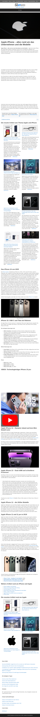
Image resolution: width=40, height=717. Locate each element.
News (37, 1)
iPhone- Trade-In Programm (9, 591)
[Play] (10, 420)
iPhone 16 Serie (6, 271)
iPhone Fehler (6, 594)
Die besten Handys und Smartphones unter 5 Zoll (11, 703)
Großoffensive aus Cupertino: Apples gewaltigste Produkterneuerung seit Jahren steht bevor (12, 139)
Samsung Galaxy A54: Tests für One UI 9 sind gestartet (13, 665)
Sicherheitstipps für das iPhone (10, 589)
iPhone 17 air (31, 296)
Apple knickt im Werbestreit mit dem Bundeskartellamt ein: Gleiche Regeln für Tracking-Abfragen (12, 209)
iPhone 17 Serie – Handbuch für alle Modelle (13, 578)
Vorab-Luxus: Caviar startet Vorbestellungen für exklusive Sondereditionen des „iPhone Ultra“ (28, 241)
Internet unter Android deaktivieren (8, 680)
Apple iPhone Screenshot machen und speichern (13, 593)
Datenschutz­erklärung (31, 1)
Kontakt (13, 1)
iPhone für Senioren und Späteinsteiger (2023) (13, 580)
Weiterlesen (15, 156)
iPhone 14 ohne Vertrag (14, 439)
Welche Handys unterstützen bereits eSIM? (10, 682)
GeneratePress (30, 715)
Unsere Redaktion (5, 1)
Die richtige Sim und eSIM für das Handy (10, 686)
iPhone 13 (11, 498)
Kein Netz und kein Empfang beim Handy (10, 684)
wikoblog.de (4, 711)
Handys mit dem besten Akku (7, 701)
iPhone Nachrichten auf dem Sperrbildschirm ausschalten (15, 590)
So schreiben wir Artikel (19, 1)
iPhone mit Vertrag (7, 587)
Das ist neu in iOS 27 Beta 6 (27, 174)
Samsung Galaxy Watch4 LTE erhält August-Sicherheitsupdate (14, 672)
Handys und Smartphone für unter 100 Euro (10, 699)
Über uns (10, 1)
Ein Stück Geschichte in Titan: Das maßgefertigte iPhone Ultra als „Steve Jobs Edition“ (30, 212)
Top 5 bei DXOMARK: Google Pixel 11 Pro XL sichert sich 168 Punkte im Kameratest (18, 664)
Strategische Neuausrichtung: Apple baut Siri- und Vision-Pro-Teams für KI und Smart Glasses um (30, 134)
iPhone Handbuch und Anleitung (10, 586)
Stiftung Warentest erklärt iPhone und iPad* (13, 579)
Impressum (25, 1)
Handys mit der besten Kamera (8, 705)
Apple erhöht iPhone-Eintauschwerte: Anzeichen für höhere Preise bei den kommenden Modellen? (11, 245)
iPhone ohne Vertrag (15, 587)
